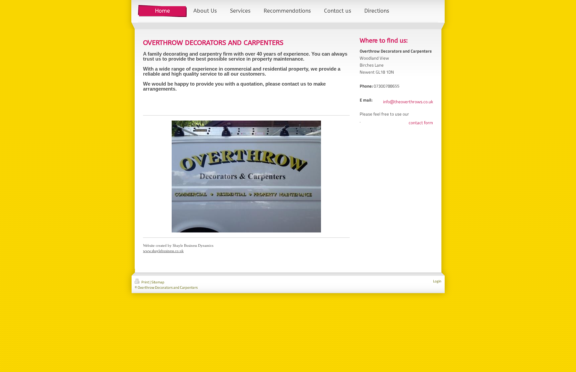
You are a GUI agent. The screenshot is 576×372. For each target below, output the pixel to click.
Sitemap (157, 282)
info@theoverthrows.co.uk (408, 101)
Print (145, 282)
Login (437, 281)
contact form (421, 122)
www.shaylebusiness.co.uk (163, 251)
